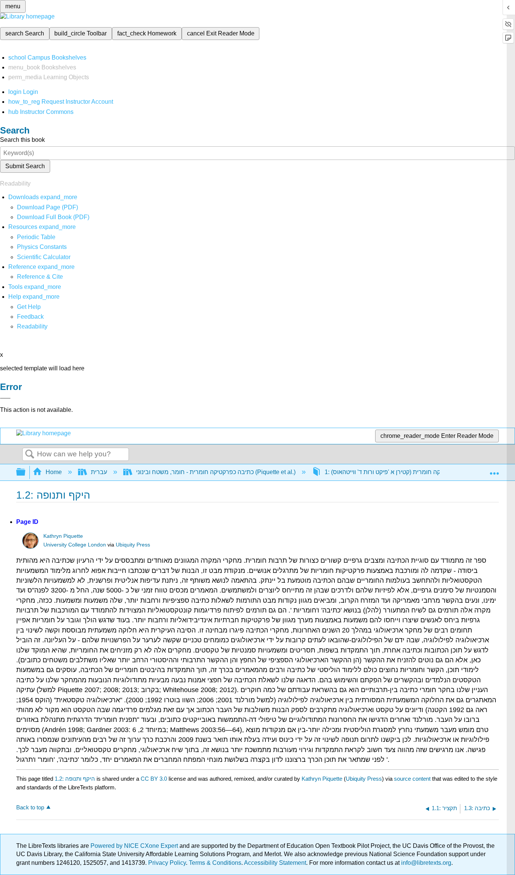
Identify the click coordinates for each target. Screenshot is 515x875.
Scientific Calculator (44, 257)
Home (53, 472)
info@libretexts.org (425, 863)
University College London (74, 545)
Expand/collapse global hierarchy (25, 472)
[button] (30, 316)
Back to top (30, 807)
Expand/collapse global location (494, 470)
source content (412, 778)
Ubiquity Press (133, 545)
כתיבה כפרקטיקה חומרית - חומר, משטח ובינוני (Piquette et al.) (216, 472)
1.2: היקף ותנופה (75, 778)
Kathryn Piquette (63, 536)
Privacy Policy (167, 863)
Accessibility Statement (275, 863)
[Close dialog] (5, 398)
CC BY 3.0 (154, 778)
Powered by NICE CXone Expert (134, 846)
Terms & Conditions (215, 863)
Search (29, 454)
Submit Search (25, 166)
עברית (99, 472)
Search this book (22, 140)
